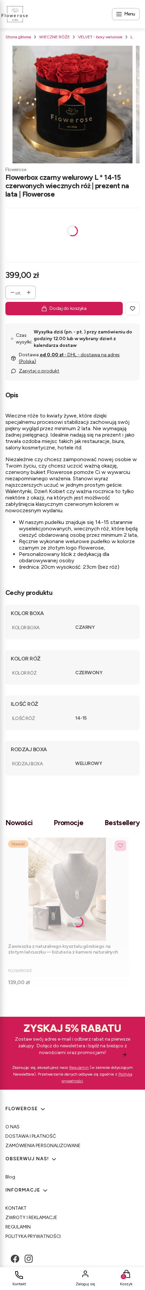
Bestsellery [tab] (122, 822)
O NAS (12, 1127)
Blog (10, 1177)
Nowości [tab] (19, 822)
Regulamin (79, 1067)
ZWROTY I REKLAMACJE (31, 1217)
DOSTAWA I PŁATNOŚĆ (30, 1136)
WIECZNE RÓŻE (54, 37)
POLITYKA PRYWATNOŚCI (33, 1236)
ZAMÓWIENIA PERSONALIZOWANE (43, 1145)
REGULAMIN (18, 1227)
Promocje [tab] (68, 822)
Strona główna (18, 37)
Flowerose (15, 169)
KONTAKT (16, 1208)
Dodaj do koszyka (68, 308)
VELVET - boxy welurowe (100, 37)
